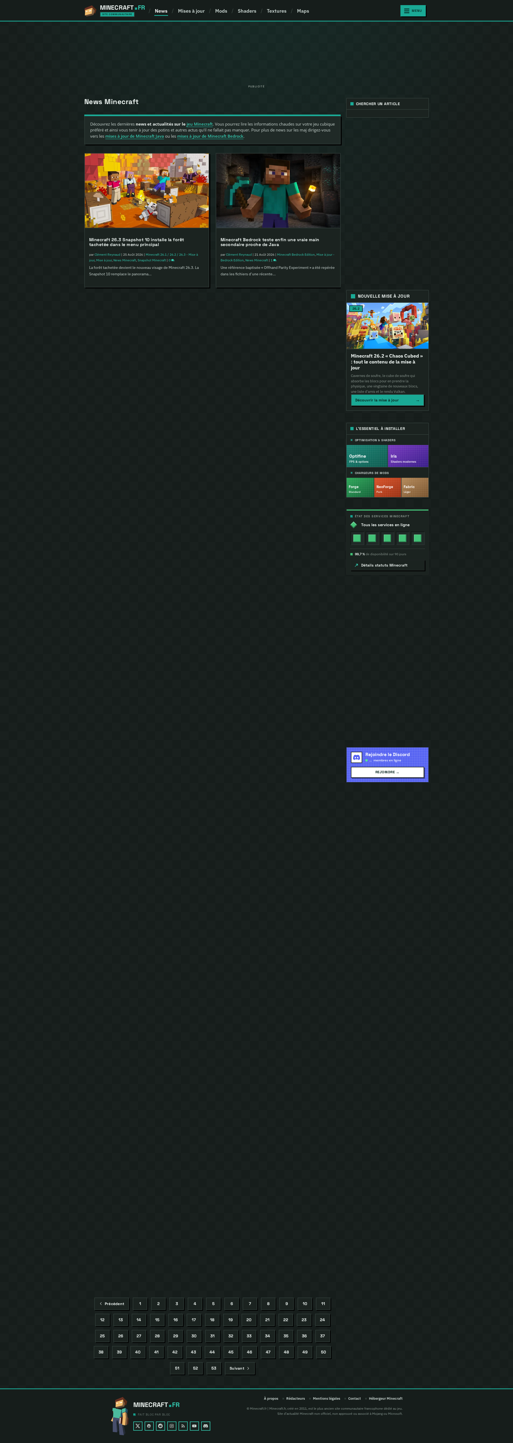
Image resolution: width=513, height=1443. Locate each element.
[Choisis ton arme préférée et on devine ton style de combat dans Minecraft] (278, 1185)
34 (267, 1336)
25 (102, 1336)
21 (267, 1320)
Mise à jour (104, 260)
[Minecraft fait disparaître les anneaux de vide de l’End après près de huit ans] (147, 1047)
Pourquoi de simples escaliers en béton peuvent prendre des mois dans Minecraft (141, 813)
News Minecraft (124, 260)
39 (119, 1352)
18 (212, 1320)
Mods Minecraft (305, 684)
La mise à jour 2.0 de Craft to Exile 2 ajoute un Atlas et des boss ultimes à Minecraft (277, 671)
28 (157, 1336)
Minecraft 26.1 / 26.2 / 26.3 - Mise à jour (173, 1111)
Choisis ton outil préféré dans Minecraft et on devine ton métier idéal (270, 814)
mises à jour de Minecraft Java (134, 136)
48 (286, 1352)
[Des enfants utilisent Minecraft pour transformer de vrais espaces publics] (278, 1048)
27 (139, 1336)
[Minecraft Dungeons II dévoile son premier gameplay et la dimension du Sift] (147, 333)
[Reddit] (160, 1426)
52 (195, 1368)
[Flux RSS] (183, 1426)
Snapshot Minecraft (152, 260)
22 (285, 1320)
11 (323, 1303)
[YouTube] (194, 1426)
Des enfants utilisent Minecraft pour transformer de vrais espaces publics (277, 1099)
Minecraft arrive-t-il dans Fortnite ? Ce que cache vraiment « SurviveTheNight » (275, 522)
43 (193, 1352)
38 (101, 1352)
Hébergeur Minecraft (386, 1399)
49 (305, 1352)
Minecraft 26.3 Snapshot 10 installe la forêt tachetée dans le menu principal (136, 242)
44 (212, 1352)
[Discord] (205, 1426)
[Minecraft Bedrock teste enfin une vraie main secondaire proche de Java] (278, 191)
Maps (303, 11)
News (161, 11)
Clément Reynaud (107, 254)
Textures (277, 11)
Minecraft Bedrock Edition (163, 968)
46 (249, 1352)
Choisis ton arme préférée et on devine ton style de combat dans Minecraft (277, 1236)
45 (230, 1352)
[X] (137, 1426)
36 (304, 1336)
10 (305, 1303)
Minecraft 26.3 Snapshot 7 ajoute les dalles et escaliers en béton (271, 951)
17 (194, 1320)
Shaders (247, 11)
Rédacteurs (295, 1399)
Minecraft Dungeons (160, 397)
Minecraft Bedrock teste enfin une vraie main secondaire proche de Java (270, 242)
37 (322, 1336)
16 (175, 1320)
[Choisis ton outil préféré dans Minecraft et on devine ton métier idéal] (278, 762)
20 (249, 1320)
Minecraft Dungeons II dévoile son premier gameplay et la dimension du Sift (146, 385)
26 (120, 1336)
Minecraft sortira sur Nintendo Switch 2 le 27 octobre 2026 (138, 956)
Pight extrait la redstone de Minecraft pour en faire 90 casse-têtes (145, 670)
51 (177, 1368)
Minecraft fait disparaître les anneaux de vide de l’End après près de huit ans (142, 1098)
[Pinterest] (149, 1426)
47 (268, 1352)
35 (286, 1336)
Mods (221, 11)
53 (213, 1368)
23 (304, 1320)
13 (120, 1320)
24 (322, 1320)
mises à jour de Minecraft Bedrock (210, 136)
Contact (354, 1399)
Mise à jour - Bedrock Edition (298, 969)
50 (323, 1352)
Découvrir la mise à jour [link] (387, 400)
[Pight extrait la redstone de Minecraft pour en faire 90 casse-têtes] (147, 619)
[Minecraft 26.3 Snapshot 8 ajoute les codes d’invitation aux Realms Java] (147, 476)
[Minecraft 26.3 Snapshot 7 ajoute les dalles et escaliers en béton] (278, 900)
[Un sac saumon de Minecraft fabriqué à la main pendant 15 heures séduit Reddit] (278, 333)
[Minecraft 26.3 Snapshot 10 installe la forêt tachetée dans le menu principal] (147, 191)
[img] (357, 538)
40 (138, 1352)
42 (174, 1352)
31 (212, 1336)
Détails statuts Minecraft (384, 565)
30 (194, 1336)
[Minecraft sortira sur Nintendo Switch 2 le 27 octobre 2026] (147, 904)
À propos (271, 1399)
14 (139, 1320)
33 (249, 1336)
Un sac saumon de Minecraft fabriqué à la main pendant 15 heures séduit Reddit (272, 385)
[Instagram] (171, 1426)
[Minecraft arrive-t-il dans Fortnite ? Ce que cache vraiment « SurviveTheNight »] (278, 471)
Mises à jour (191, 11)
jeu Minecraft (200, 124)
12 (102, 1320)
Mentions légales (326, 1399)
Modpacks (284, 684)
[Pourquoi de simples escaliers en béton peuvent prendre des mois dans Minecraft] (147, 762)
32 (230, 1336)
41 (156, 1352)
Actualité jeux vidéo (160, 683)
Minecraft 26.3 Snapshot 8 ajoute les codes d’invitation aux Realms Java (136, 527)
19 (230, 1320)
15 (157, 1320)
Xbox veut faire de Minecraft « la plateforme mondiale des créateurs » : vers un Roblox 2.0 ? (141, 1241)
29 (175, 1336)
